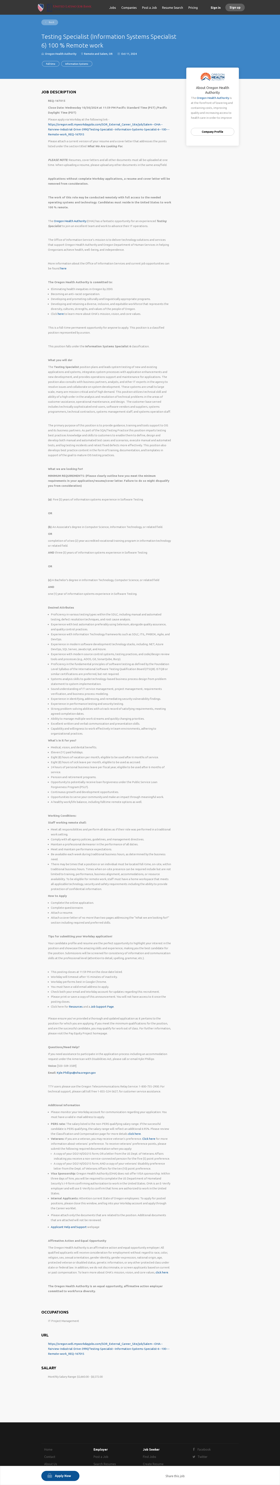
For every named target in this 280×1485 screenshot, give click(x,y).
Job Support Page (102, 1006)
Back (51, 22)
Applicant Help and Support (69, 1227)
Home (48, 1449)
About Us (50, 1464)
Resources (76, 1006)
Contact (49, 1456)
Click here (148, 1138)
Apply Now (63, 1476)
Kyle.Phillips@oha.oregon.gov (76, 1072)
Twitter (202, 1456)
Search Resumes (105, 1464)
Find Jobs (149, 1456)
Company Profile (212, 131)
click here (134, 1133)
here (63, 268)
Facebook (204, 1449)
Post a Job (101, 1456)
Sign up (235, 7)
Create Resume (153, 1464)
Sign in (216, 7)
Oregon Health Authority (70, 221)
